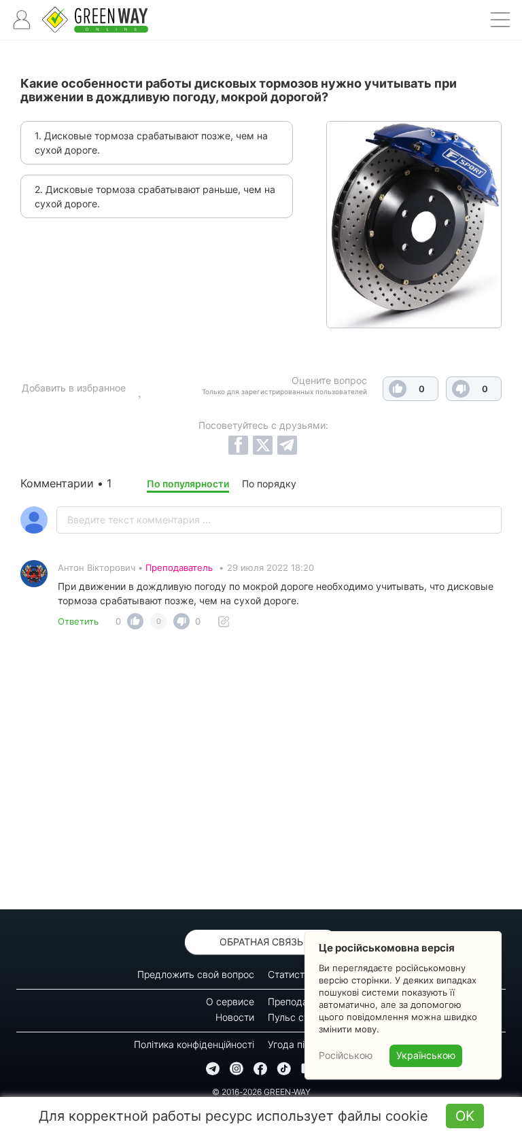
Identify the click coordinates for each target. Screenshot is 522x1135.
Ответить (78, 621)
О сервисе (230, 1001)
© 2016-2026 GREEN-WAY (261, 1092)
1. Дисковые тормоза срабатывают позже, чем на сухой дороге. (151, 143)
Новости (234, 1017)
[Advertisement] (261, 773)
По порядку (269, 483)
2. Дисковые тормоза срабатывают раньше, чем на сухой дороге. (155, 196)
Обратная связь (261, 941)
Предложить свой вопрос (195, 974)
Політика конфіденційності (194, 1044)
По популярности (188, 483)
